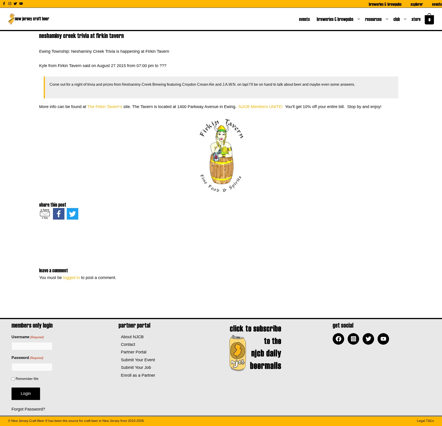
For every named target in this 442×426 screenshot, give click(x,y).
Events (437, 3)
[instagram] (10, 3)
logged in (71, 277)
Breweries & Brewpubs (385, 3)
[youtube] (21, 3)
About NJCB (131, 337)
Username (28, 337)
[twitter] (16, 3)
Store (417, 19)
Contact (127, 344)
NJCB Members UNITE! (261, 106)
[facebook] (339, 339)
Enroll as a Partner (137, 375)
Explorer (417, 3)
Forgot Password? (28, 409)
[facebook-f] (4, 3)
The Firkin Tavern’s (104, 106)
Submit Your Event (137, 360)
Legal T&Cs (425, 421)
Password (27, 358)
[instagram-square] (354, 339)
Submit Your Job (135, 367)
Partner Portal (132, 352)
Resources (374, 19)
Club (397, 19)
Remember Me (27, 379)
